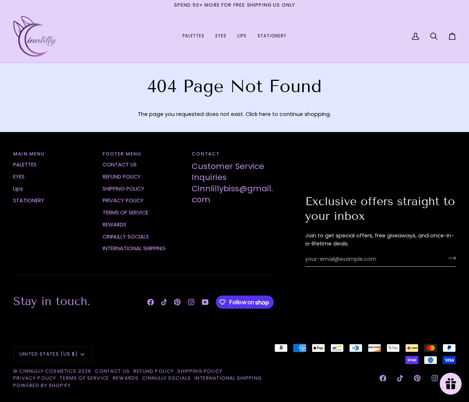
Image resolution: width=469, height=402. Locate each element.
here (265, 114)
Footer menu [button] (122, 153)
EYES (19, 176)
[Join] (450, 258)
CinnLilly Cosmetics (48, 371)
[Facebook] (150, 302)
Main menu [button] (29, 153)
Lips (18, 188)
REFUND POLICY (122, 176)
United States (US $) (48, 353)
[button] (193, 36)
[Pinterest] (177, 302)
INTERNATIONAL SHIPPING (134, 248)
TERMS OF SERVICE (125, 212)
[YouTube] (205, 302)
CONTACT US (120, 164)
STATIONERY (28, 200)
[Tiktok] (164, 302)
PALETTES (25, 164)
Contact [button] (205, 153)
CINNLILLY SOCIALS (126, 236)
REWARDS (114, 224)
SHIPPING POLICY (123, 188)
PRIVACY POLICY (123, 200)
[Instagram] (191, 302)
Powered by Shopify (42, 385)
